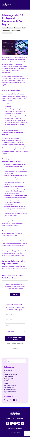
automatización (8, 376)
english (6, 381)
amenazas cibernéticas (7, 27)
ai (4, 372)
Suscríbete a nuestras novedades (15, 338)
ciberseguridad (17, 27)
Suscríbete (15, 294)
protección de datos (16, 30)
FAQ (13, 419)
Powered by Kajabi (15, 432)
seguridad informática (7, 33)
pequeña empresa (6, 30)
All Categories (8, 370)
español (24, 27)
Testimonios (20, 419)
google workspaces (10, 385)
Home (8, 419)
